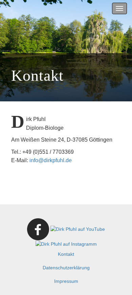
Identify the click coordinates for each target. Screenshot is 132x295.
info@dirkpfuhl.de (50, 160)
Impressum (66, 281)
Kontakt (66, 254)
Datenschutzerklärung (66, 267)
